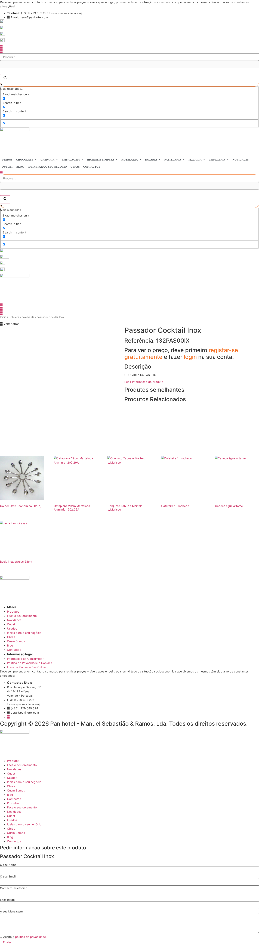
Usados (7, 159)
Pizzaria (195, 159)
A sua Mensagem (11, 911)
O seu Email (8, 876)
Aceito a (25, 936)
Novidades (241, 159)
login (191, 356)
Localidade (7, 899)
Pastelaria (172, 159)
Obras (75, 166)
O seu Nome (8, 864)
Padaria (151, 159)
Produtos (13, 761)
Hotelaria (129, 159)
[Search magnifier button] (5, 78)
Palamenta (28, 317)
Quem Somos (16, 790)
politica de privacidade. (31, 937)
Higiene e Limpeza (100, 159)
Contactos (91, 166)
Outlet (7, 166)
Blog (20, 166)
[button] (9, 324)
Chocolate (24, 159)
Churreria (217, 159)
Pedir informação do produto (143, 382)
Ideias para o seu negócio (47, 166)
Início (3, 317)
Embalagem (71, 159)
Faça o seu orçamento (22, 765)
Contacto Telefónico (13, 888)
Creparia (47, 159)
